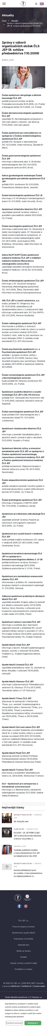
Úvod (4, 21)
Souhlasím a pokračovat (33, 1023)
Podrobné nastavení (14, 1023)
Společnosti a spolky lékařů (23, 933)
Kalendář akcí (23, 945)
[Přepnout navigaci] (4, 4)
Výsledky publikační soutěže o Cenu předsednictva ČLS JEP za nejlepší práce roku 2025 (27, 853)
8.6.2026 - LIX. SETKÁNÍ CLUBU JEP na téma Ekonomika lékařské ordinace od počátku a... (27, 836)
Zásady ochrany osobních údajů (23, 963)
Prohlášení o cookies (23, 969)
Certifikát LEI (26, 986)
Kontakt (23, 957)
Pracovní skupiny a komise (24, 927)
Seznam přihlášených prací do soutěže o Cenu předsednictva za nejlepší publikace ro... (28, 873)
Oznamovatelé (39, 986)
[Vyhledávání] (36, 3)
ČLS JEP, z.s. (23, 920)
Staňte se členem (23, 951)
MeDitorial (15, 986)
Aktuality (14, 21)
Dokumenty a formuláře (23, 939)
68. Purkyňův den (21, 821)
